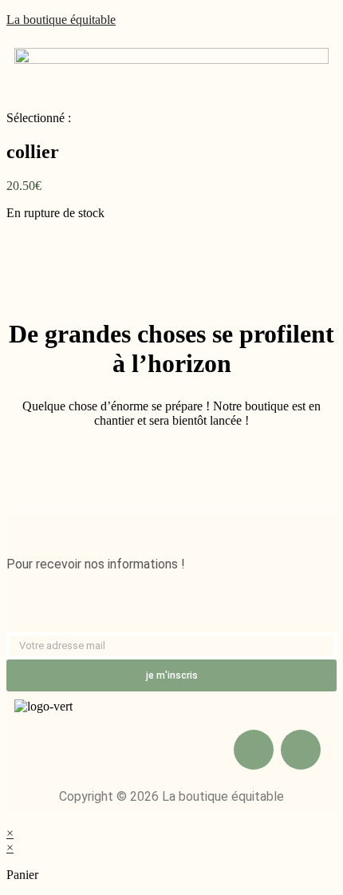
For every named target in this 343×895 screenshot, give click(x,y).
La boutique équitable (61, 19)
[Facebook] (254, 750)
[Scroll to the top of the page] (11, 819)
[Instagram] (301, 750)
